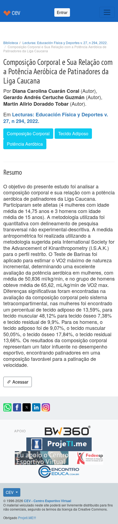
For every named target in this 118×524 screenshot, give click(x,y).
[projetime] (59, 443)
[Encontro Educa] (59, 470)
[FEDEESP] (89, 457)
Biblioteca (10, 42)
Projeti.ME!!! (27, 517)
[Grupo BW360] (67, 429)
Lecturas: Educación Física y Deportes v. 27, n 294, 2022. (65, 42)
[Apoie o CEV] (42, 457)
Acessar (19, 382)
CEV (10, 492)
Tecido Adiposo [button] (73, 133)
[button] (7, 407)
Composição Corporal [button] (28, 133)
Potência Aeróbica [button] (25, 144)
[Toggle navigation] (107, 12)
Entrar (62, 12)
